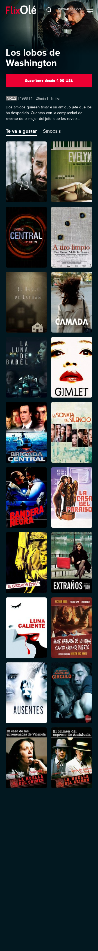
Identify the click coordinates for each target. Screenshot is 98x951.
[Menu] (90, 9)
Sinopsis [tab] (52, 131)
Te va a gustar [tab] (21, 131)
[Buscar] (45, 9)
